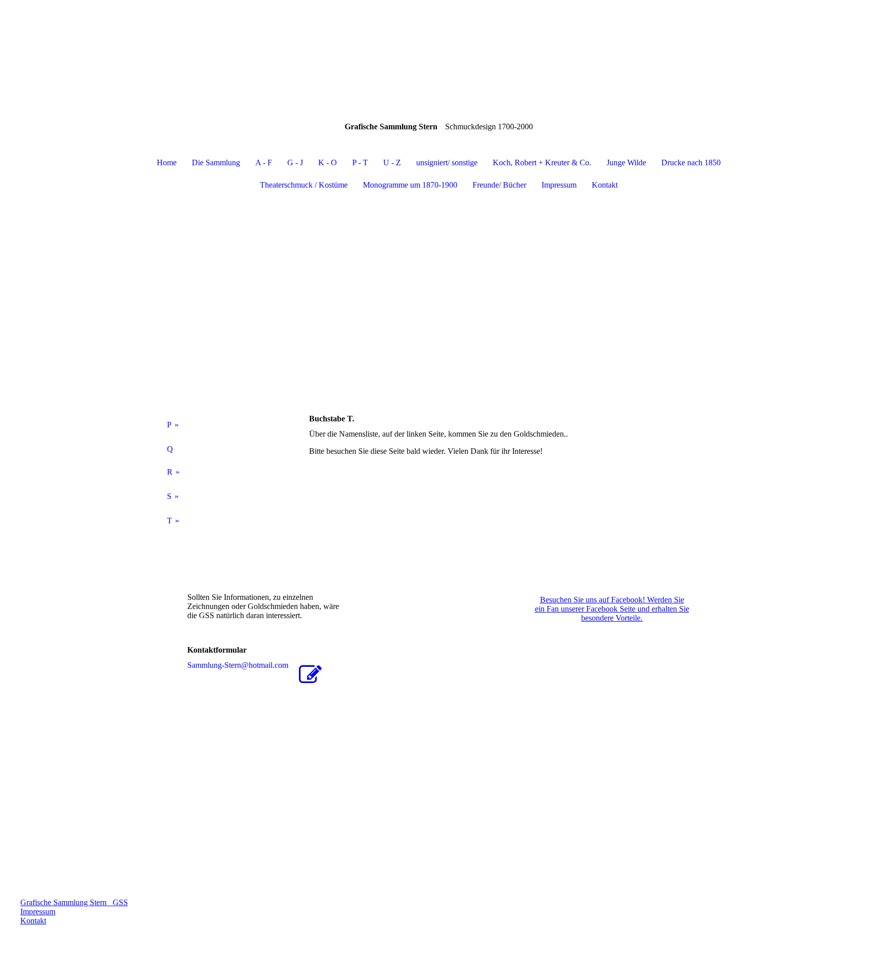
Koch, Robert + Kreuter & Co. (542, 162)
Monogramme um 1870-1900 (410, 185)
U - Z (392, 162)
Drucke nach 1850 (691, 162)
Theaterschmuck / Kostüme (304, 185)
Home (167, 162)
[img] (438, 50)
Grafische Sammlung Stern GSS (74, 902)
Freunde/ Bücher (499, 185)
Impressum (559, 185)
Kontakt (605, 185)
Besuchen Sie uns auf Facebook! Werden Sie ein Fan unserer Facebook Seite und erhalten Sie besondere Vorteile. (612, 608)
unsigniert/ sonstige (447, 162)
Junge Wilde (626, 162)
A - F (263, 162)
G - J (295, 162)
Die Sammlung (216, 162)
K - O (327, 162)
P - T (360, 162)
